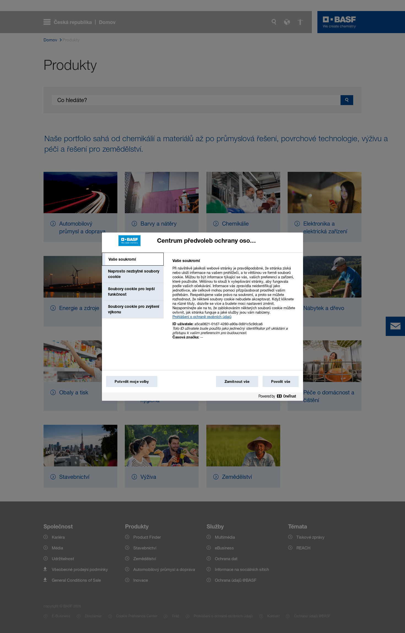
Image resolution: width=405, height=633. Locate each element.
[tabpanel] (235, 302)
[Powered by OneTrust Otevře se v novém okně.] (279, 397)
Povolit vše (280, 381)
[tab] (132, 259)
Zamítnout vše (237, 381)
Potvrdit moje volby (132, 381)
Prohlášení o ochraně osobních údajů (201, 316)
